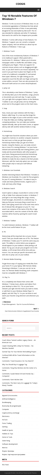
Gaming (4, 427)
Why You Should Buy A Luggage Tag (14, 364)
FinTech (4, 420)
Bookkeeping (6, 402)
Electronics (5, 416)
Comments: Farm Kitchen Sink (12, 380)
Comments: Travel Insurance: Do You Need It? (18, 361)
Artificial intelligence (8, 399)
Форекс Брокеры (8, 451)
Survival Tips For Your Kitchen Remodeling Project (19, 352)
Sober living (6, 441)
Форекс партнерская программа (13, 454)
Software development (10, 444)
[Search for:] (20, 328)
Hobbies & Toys (7, 434)
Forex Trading (7, 423)
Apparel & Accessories (9, 395)
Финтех (4, 448)
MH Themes (33, 473)
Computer (5, 409)
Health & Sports (7, 430)
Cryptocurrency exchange (10, 413)
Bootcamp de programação (11, 406)
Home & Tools (7, 437)
